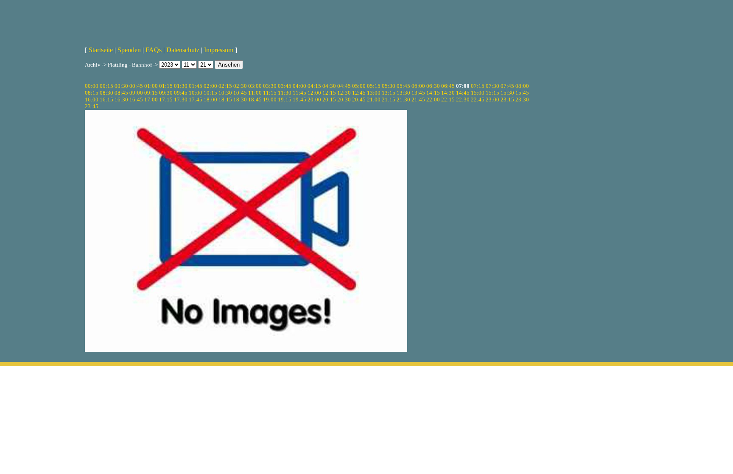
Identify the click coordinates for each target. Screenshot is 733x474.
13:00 (373, 93)
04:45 (344, 86)
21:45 (418, 99)
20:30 (344, 99)
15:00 (477, 93)
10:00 (195, 93)
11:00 (255, 93)
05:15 (373, 86)
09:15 (151, 93)
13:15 (388, 93)
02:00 (210, 86)
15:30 (507, 93)
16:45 (136, 99)
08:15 (91, 93)
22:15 (448, 99)
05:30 (388, 86)
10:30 (225, 93)
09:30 (166, 93)
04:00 (299, 86)
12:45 (359, 93)
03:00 (255, 86)
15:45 (522, 93)
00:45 (136, 86)
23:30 (522, 99)
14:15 (433, 93)
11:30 (284, 93)
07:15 (477, 86)
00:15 (106, 86)
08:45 (121, 93)
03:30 (270, 86)
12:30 (344, 93)
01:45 (195, 86)
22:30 (463, 99)
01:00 (151, 86)
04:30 (329, 86)
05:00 (359, 86)
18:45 (255, 99)
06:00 (418, 86)
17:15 (166, 99)
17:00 (151, 99)
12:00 (314, 93)
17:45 (195, 99)
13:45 (418, 93)
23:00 (492, 99)
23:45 (91, 106)
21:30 (403, 99)
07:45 (507, 86)
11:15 (270, 93)
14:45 (463, 93)
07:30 (492, 86)
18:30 (240, 99)
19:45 (299, 99)
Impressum (218, 49)
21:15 (388, 99)
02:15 (225, 86)
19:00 (270, 99)
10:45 (240, 93)
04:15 (314, 86)
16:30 (121, 99)
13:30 (403, 93)
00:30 (121, 86)
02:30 (240, 86)
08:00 (522, 86)
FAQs (153, 49)
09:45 (180, 93)
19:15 (284, 99)
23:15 (507, 99)
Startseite (101, 49)
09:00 (136, 93)
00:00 (91, 86)
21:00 (373, 99)
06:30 (433, 86)
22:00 (433, 99)
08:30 (106, 93)
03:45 (284, 86)
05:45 (403, 86)
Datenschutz (182, 49)
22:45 (477, 99)
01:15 (166, 86)
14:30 (448, 93)
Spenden (129, 49)
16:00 (91, 99)
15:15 (492, 93)
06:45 (448, 86)
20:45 (359, 99)
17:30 (180, 99)
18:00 (210, 99)
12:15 (329, 93)
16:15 (106, 99)
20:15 (329, 99)
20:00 (314, 99)
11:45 (299, 93)
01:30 (180, 86)
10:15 (210, 93)
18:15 (225, 99)
